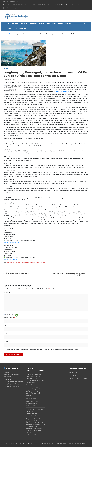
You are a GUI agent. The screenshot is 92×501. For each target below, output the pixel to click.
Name (6, 325)
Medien (41, 24)
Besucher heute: (74, 375)
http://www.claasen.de (10, 259)
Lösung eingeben (9, 317)
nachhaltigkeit (29, 262)
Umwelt (68, 24)
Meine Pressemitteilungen (73, 4)
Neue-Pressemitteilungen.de (24, 443)
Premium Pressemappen (11, 8)
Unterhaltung (11, 28)
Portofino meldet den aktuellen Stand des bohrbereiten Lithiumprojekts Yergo (69, 274)
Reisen (60, 24)
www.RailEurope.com (62, 91)
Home (8, 24)
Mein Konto (40, 4)
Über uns (22, 28)
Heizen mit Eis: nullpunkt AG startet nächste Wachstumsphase (34, 411)
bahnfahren (10, 262)
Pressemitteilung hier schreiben (55, 4)
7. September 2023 (9, 79)
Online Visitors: (73, 372)
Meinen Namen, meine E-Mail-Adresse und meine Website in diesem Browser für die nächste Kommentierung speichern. (42, 349)
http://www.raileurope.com (12, 242)
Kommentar (8, 292)
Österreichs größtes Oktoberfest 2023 (17, 273)
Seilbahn (42, 262)
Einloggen (6, 4)
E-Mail (6, 333)
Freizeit (15, 24)
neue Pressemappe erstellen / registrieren (23, 4)
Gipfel (23, 262)
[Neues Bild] (16, 315)
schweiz (36, 262)
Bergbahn (17, 262)
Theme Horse (59, 443)
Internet (33, 24)
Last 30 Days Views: (75, 378)
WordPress (81, 443)
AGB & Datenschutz (41, 443)
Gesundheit (51, 24)
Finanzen (24, 24)
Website (6, 341)
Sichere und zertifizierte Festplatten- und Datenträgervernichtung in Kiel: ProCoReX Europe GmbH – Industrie (35, 391)
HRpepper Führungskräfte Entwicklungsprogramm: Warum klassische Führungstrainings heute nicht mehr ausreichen (35, 378)
